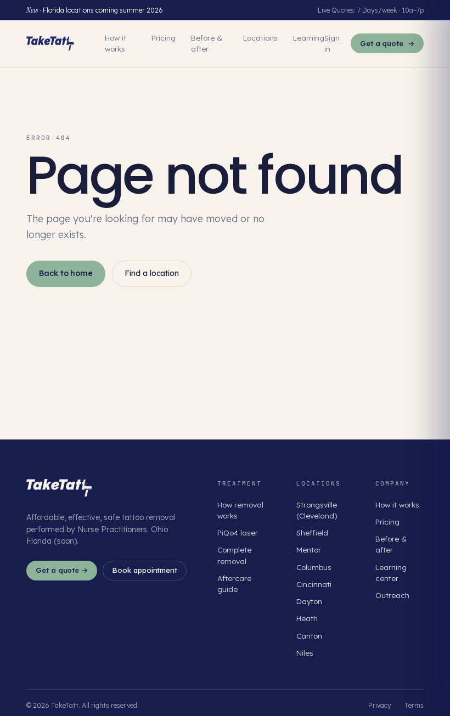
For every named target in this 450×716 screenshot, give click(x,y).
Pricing (163, 37)
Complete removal (234, 555)
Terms (414, 705)
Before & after (206, 43)
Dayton (309, 601)
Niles (304, 652)
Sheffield (312, 532)
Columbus (313, 567)
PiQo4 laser (237, 532)
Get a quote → (62, 570)
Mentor (308, 549)
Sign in (332, 43)
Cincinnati (313, 584)
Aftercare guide (234, 583)
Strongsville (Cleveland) (316, 510)
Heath (307, 618)
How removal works (240, 510)
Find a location (152, 273)
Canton (309, 635)
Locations (260, 37)
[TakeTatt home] (50, 43)
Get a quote (387, 43)
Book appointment (144, 570)
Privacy (379, 705)
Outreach (392, 595)
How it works (115, 43)
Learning (308, 37)
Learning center (391, 572)
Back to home (66, 273)
